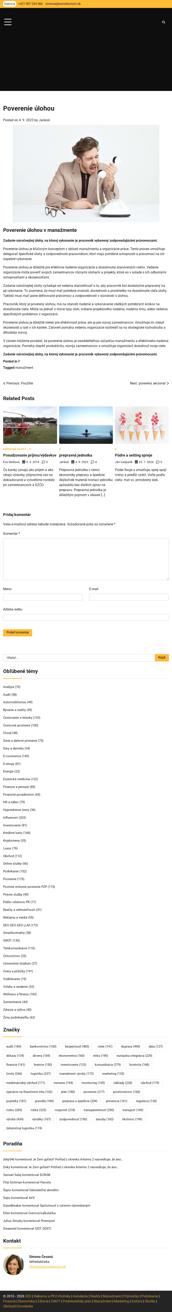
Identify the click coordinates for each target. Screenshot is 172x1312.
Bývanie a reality (14, 710)
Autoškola (80, 1296)
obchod (150, 1083)
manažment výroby (76, 1074)
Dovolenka (25, 1306)
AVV (32, 1198)
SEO (28, 1296)
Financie (9, 1301)
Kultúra (137, 1301)
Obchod (8, 856)
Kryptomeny (11, 840)
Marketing (121, 1301)
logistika (41, 1074)
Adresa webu (12, 609)
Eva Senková (11, 462)
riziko (14, 1110)
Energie (8, 771)
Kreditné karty (14, 449)
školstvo (132, 1119)
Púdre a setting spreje (133, 455)
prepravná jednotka (75, 455)
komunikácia (108, 1065)
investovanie (73, 1065)
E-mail (93, 589)
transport (132, 1110)
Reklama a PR (44, 1296)
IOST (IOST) (43, 1228)
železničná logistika (24, 1128)
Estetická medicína (16, 779)
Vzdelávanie (11, 979)
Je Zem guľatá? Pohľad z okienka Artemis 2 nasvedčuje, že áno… (78, 1159)
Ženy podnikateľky (16, 1017)
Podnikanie (11, 871)
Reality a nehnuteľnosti (19, 910)
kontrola (139, 1065)
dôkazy (15, 1056)
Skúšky (150, 1301)
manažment (24, 368)
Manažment (112, 1296)
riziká (38, 1110)
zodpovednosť (73, 1119)
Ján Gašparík (123, 462)
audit (13, 1046)
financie (15, 1065)
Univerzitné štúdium (17, 963)
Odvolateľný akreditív (44, 1190)
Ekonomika (26, 1301)
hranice (43, 1065)
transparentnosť (99, 1110)
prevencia (116, 1101)
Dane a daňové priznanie (20, 741)
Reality (95, 1296)
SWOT (7, 940)
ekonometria (72, 1056)
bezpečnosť (77, 1046)
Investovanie (12, 825)
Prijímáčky (131, 1296)
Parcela (45, 1182)
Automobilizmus (14, 702)
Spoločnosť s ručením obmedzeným (65, 1205)
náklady (122, 1083)
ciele (105, 1046)
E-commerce (12, 756)
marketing (113, 1074)
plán (68, 1092)
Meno (7, 589)
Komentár (11, 534)
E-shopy (8, 764)
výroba (14, 1119)
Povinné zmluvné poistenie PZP (25, 887)
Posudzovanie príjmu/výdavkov (29, 455)
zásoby (104, 1119)
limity (14, 1074)
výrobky (41, 1119)
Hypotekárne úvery (16, 810)
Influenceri (10, 817)
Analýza (8, 687)
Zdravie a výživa (14, 1010)
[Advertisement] (86, 61)
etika (100, 1056)
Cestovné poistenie (16, 725)
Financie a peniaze (16, 787)
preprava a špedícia (79, 1101)
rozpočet (65, 1110)
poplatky (16, 1101)
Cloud (7, 733)
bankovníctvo (43, 1046)
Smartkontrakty (14, 933)
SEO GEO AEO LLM (16, 925)
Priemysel (48, 1221)
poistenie (93, 1092)
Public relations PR (16, 902)
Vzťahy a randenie (15, 987)
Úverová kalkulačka (42, 1213)
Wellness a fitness (16, 994)
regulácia (146, 1101)
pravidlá (44, 1101)
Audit (6, 695)
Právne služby (12, 894)
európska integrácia (134, 1056)
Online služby (12, 863)
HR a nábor (11, 802)
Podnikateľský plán (77, 1301)
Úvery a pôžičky (14, 971)
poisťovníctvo (126, 1092)
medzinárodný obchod (25, 1083)
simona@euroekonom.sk (47, 1267)
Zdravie (42, 1301)
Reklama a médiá (15, 917)
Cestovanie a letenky (17, 718)
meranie (63, 1083)
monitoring (93, 1083)
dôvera (41, 1056)
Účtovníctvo (11, 956)
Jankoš (44, 120)
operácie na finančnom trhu (29, 1092)
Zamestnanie (12, 1002)
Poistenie (9, 879)
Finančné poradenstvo (18, 794)
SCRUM (45, 1175)
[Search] (163, 22)
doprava (130, 1046)
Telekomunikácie (15, 948)
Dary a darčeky (13, 748)
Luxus (7, 848)
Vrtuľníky (63, 1296)
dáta (156, 1046)
